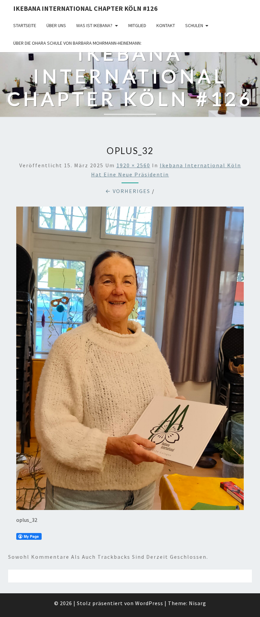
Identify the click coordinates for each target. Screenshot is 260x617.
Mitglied (137, 25)
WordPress (149, 603)
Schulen (194, 25)
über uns (56, 25)
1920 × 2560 (133, 165)
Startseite (24, 25)
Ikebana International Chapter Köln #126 (85, 8)
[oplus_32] (130, 360)
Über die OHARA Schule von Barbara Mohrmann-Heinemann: (77, 43)
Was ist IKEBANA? (94, 25)
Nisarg (197, 603)
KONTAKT (165, 25)
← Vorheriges (127, 191)
